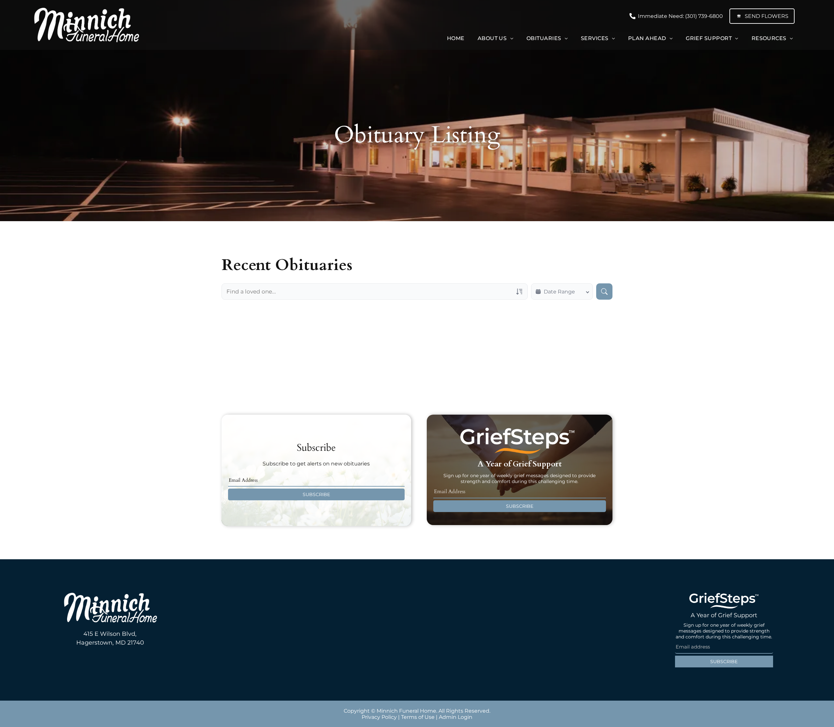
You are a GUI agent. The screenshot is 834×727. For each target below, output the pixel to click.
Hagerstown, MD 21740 (110, 642)
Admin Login (455, 717)
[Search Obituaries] (604, 291)
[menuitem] (455, 38)
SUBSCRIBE (316, 494)
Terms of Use (418, 717)
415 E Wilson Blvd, (110, 633)
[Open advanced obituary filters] (519, 291)
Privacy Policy (379, 717)
